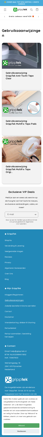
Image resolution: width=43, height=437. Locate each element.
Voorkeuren (21, 431)
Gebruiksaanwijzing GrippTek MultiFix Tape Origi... (18, 169)
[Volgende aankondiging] (38, 16)
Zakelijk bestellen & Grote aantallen (20, 306)
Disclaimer (9, 317)
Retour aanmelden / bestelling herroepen (18, 335)
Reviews (8, 257)
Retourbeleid (10, 328)
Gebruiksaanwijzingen (14, 300)
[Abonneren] (35, 214)
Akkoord (21, 425)
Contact (8, 311)
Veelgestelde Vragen (14, 251)
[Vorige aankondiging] (4, 16)
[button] (5, 9)
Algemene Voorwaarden (15, 268)
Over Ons (9, 274)
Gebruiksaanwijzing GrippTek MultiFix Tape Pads (21, 122)
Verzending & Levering (14, 246)
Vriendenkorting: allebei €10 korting (20, 323)
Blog (7, 279)
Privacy (8, 262)
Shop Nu (8, 240)
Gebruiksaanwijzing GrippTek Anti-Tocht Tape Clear (20, 76)
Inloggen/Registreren (14, 295)
